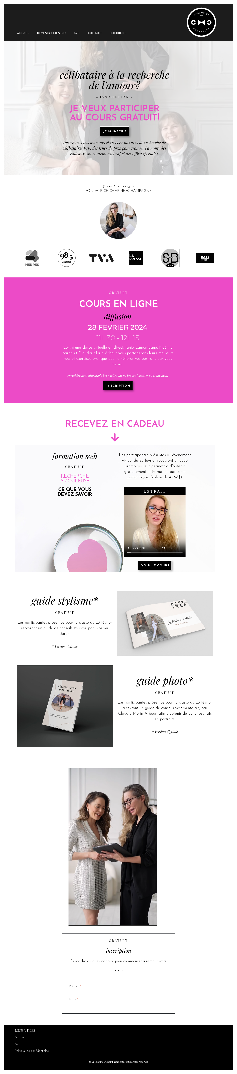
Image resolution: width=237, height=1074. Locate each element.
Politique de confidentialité (32, 1051)
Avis (17, 1044)
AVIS (77, 33)
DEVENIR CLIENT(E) (51, 33)
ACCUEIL (23, 33)
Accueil (19, 1037)
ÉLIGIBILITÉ (118, 33)
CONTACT (95, 33)
